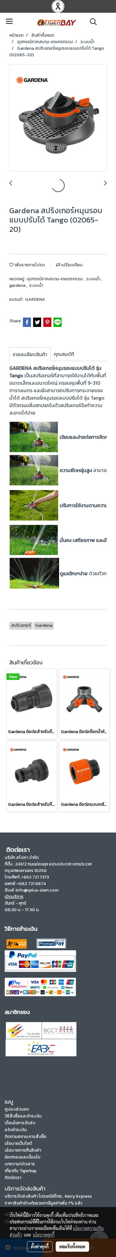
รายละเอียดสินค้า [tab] (30, 354)
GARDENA (35, 299)
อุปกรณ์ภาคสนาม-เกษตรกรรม (55, 279)
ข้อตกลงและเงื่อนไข (22, 1157)
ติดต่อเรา (13, 1177)
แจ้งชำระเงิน (16, 1129)
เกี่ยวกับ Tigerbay (21, 1171)
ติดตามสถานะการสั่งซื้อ (25, 1136)
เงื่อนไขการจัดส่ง (20, 1123)
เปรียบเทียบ (71, 265)
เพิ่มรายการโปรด (29, 265)
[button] (91, 21)
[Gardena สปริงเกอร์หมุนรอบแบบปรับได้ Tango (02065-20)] (58, 118)
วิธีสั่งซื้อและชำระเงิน (23, 1116)
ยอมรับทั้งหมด (72, 1246)
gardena (17, 285)
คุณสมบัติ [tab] (64, 354)
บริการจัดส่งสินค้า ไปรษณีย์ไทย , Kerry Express (48, 1196)
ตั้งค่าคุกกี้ (40, 1246)
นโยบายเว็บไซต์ (18, 1143)
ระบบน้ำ (93, 279)
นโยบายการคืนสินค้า (23, 1150)
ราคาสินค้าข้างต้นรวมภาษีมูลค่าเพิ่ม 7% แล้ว (43, 1203)
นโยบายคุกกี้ (43, 1234)
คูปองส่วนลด (17, 1109)
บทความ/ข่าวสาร (20, 1164)
